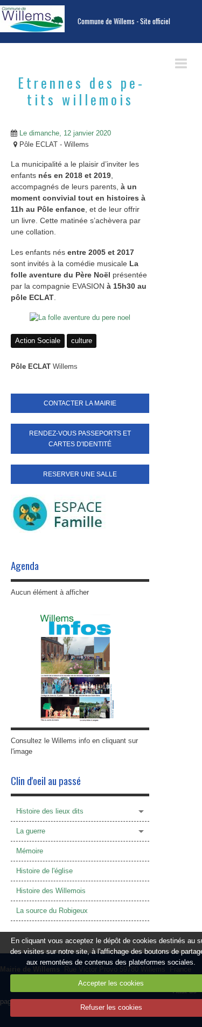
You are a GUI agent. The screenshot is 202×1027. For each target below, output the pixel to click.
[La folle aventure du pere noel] (80, 317)
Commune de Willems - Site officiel (124, 21)
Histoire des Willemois (51, 891)
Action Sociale (37, 341)
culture (81, 341)
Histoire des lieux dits (49, 811)
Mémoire (29, 851)
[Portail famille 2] (58, 513)
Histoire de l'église (44, 871)
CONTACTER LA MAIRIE (80, 403)
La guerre (30, 831)
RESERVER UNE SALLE (80, 474)
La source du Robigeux (52, 911)
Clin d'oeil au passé (46, 780)
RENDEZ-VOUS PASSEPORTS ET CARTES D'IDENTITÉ (80, 439)
